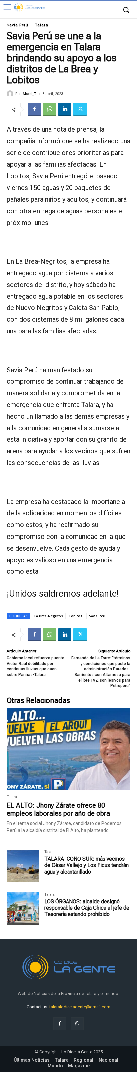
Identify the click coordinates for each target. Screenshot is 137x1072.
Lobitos (75, 616)
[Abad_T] (11, 93)
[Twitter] (80, 109)
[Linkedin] (64, 109)
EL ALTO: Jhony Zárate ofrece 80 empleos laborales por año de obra (58, 809)
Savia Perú (17, 25)
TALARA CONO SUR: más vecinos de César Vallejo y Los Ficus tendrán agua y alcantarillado (86, 865)
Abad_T (29, 94)
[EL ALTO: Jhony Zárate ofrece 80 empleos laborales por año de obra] (68, 749)
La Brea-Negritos (48, 616)
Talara (41, 25)
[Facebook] (34, 109)
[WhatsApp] (49, 109)
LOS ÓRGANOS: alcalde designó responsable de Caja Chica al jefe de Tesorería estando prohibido (86, 907)
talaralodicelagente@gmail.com (79, 1006)
